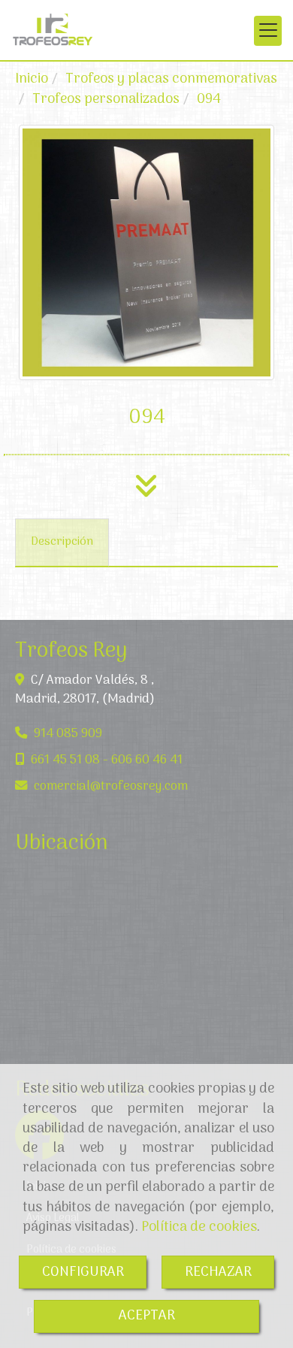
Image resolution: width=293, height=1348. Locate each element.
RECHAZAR (218, 1272)
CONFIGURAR (83, 1272)
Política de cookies (199, 1227)
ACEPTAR (147, 1315)
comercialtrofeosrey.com (111, 786)
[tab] (62, 542)
